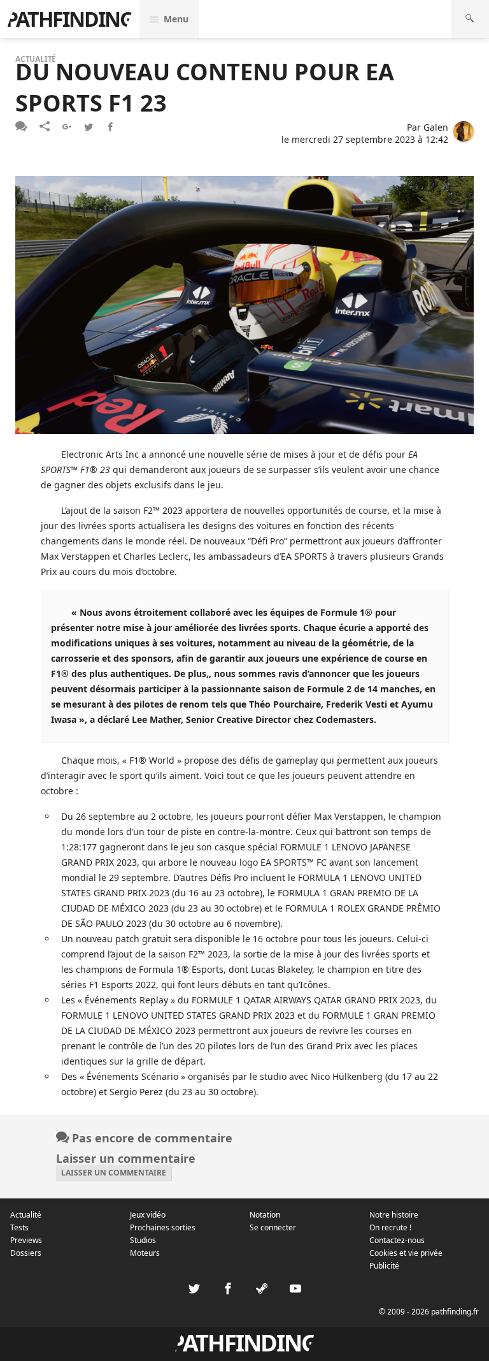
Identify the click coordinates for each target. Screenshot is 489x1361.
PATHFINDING (69, 19)
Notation (265, 1214)
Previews (26, 1240)
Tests (19, 1227)
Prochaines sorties (162, 1227)
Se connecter (273, 1227)
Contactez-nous (397, 1240)
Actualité (25, 1214)
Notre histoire (393, 1214)
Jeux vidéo (148, 1214)
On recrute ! (390, 1227)
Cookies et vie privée (406, 1253)
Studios (143, 1240)
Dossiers (25, 1253)
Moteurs (145, 1253)
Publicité (384, 1265)
